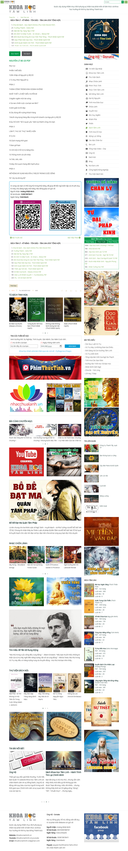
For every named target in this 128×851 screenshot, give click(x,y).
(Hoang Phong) (104, 666)
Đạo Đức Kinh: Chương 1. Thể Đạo (102, 245)
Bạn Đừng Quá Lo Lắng (108, 455)
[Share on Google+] (71, 291)
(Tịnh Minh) (107, 632)
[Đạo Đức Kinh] (101, 335)
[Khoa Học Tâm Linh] (9, 3)
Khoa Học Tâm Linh (96, 73)
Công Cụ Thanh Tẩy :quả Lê (108, 446)
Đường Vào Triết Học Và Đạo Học (98, 364)
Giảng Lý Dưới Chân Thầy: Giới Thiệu (68, 439)
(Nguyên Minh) (106, 616)
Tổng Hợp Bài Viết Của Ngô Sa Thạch (99, 357)
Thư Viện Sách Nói (96, 174)
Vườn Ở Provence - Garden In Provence (34, 566)
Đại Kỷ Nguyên (94, 98)
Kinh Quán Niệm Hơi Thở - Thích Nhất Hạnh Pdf (33, 43)
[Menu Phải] (126, 3)
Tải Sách (27, 54)
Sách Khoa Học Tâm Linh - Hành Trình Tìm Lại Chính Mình (27, 773)
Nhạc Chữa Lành (95, 81)
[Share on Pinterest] (80, 291)
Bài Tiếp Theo (73, 238)
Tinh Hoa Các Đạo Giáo (94, 360)
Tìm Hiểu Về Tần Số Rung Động (23, 650)
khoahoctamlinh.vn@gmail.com (27, 841)
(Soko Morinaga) (106, 648)
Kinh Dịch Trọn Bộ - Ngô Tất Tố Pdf (101, 255)
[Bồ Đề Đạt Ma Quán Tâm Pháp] (45, 481)
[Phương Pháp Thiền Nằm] (64, 476)
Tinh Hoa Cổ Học (95, 132)
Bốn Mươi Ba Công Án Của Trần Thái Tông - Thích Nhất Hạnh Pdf (39, 37)
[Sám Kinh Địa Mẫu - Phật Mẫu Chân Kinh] (101, 406)
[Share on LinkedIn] (76, 291)
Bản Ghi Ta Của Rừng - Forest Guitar (17, 566)
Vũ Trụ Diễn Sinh (91, 354)
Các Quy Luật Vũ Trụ (93, 344)
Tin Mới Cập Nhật (95, 69)
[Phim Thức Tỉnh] (45, 380)
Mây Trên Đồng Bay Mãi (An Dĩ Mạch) (29, 695)
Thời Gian (13, 285)
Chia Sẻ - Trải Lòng (92, 370)
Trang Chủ (12, 17)
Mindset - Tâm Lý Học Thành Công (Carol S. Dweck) (74, 695)
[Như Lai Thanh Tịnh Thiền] (64, 606)
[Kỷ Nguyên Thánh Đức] (101, 436)
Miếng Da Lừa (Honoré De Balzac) (60, 693)
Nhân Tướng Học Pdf (96, 267)
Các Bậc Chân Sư (95, 140)
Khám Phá (93, 119)
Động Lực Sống (95, 136)
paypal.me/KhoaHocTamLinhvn (65, 845)
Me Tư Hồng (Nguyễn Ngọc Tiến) (43, 695)
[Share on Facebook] (61, 291)
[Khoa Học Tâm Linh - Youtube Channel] (28, 476)
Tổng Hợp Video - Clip (97, 149)
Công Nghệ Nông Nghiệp (98, 170)
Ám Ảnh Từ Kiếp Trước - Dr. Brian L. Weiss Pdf (31, 34)
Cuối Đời (103, 486)
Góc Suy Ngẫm (94, 115)
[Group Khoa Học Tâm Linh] (101, 841)
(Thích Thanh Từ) (105, 602)
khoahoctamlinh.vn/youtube (27, 838)
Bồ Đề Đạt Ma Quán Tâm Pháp (23, 522)
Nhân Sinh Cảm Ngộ (93, 367)
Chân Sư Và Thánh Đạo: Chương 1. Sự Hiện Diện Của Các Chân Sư (45, 439)
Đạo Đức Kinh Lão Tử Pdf (98, 252)
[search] (122, 2)
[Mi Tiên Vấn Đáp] (101, 545)
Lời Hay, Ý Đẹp (90, 373)
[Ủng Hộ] (101, 59)
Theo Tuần (101, 242)
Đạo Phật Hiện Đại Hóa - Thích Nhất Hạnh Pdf (32, 40)
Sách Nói (92, 157)
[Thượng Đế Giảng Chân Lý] (101, 206)
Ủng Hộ (92, 153)
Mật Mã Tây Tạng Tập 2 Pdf (24, 31)
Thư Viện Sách (94, 77)
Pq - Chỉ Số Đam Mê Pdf (23, 278)
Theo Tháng (113, 242)
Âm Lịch (92, 144)
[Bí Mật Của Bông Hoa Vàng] (28, 606)
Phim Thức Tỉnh (95, 86)
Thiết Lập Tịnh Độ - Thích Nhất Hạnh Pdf (30, 46)
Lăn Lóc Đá (104, 476)
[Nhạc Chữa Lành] (28, 412)
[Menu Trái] (2, 3)
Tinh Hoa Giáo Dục (96, 102)
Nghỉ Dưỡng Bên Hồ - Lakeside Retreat (53, 566)
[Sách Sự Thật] (101, 726)
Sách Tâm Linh (25, 17)
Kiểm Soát (103, 506)
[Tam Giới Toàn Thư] (101, 305)
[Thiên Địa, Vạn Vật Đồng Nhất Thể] (101, 575)
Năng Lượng (104, 496)
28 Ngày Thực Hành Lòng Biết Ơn (61, 772)
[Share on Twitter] (66, 291)
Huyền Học (93, 111)
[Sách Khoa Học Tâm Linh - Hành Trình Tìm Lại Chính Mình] (27, 760)
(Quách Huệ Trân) (106, 682)
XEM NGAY (72, 346)
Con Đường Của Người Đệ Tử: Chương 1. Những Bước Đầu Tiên (21, 439)
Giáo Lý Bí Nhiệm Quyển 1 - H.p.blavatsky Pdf (30, 275)
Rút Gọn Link (94, 166)
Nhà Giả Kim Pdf (94, 249)
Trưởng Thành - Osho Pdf (24, 28)
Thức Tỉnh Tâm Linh (96, 90)
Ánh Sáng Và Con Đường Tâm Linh (98, 350)
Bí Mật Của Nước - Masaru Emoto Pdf (27, 272)
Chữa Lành (93, 107)
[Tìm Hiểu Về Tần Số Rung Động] (45, 611)
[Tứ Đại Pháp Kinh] (101, 236)
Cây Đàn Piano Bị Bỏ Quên (109, 466)
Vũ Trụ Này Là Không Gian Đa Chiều (99, 347)
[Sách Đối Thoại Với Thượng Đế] (64, 741)
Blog (90, 161)
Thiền (91, 123)
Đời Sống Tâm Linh (96, 94)
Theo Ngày (90, 242)
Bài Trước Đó (17, 238)
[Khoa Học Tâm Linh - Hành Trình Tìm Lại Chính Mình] (101, 53)
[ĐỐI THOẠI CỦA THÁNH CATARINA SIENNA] (101, 771)
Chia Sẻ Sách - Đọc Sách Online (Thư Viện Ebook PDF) (34, 25)
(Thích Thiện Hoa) (106, 586)
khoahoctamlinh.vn (24, 835)
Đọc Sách (15, 54)
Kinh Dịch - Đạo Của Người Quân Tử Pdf (103, 258)
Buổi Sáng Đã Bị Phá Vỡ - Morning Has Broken (72, 566)
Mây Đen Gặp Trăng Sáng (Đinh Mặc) (15, 695)
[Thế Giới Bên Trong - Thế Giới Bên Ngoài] (28, 741)
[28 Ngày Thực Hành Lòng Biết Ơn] (63, 760)
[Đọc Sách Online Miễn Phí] (64, 412)
